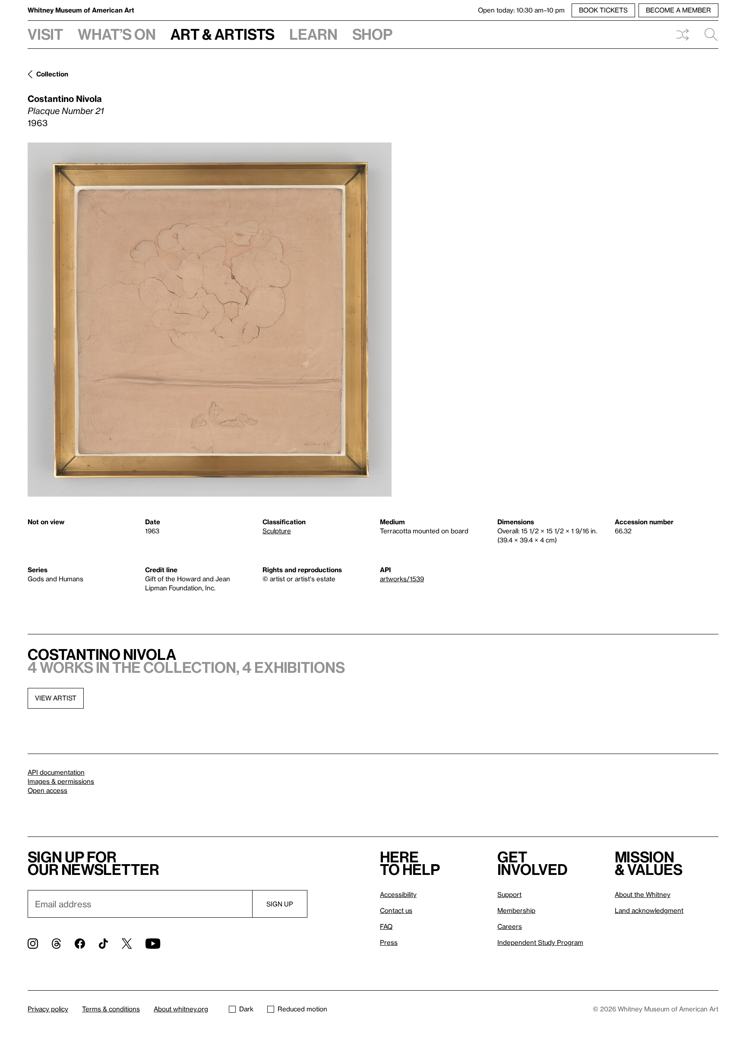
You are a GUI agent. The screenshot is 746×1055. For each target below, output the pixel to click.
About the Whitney (642, 894)
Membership (516, 910)
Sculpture (276, 531)
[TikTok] (103, 943)
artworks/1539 (402, 579)
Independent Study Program (540, 942)
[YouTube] (153, 943)
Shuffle (682, 34)
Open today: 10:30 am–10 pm (521, 10)
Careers (509, 926)
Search (707, 34)
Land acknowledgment (649, 910)
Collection (52, 74)
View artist (55, 698)
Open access (47, 790)
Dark (246, 1009)
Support (509, 894)
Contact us (396, 910)
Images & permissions (61, 781)
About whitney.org (181, 1009)
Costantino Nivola (65, 98)
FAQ (386, 926)
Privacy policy (48, 1009)
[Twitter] (127, 943)
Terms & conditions (111, 1009)
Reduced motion (302, 1009)
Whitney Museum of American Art (81, 10)
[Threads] (56, 943)
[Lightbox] (210, 320)
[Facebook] (80, 943)
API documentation (56, 772)
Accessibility (398, 894)
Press (389, 942)
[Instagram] (33, 943)
